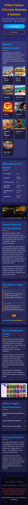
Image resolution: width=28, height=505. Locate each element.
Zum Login (14, 32)
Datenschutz (12, 481)
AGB (6, 481)
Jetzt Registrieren (14, 26)
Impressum (20, 481)
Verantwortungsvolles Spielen (10, 485)
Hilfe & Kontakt (22, 485)
